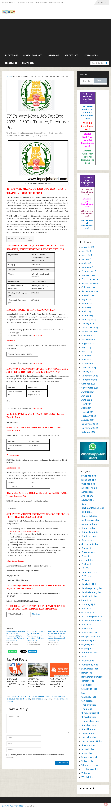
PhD (83, 656)
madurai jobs (87, 612)
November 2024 (89, 331)
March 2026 (87, 267)
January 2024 (88, 371)
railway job (53, 55)
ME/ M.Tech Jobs (90, 632)
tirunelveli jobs (88, 725)
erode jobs (87, 560)
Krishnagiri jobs (89, 604)
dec (48, 696)
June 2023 (86, 400)
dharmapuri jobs (89, 544)
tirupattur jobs (88, 729)
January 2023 (88, 420)
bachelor (41, 696)
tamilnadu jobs (31, 136)
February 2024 (88, 367)
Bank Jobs (86, 512)
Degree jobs (11, 63)
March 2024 (87, 363)
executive (11, 699)
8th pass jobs (88, 484)
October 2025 (88, 287)
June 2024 (86, 351)
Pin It (41, 651)
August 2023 (87, 391)
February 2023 (88, 416)
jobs (33, 699)
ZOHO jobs (87, 777)
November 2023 (89, 379)
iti (25, 699)
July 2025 (86, 299)
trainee (10, 701)
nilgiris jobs (87, 648)
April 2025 (86, 311)
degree (54, 696)
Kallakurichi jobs (89, 584)
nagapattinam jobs (90, 636)
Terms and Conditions (55, 2)
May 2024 (86, 355)
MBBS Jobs (87, 628)
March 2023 (87, 412)
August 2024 (87, 343)
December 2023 (89, 375)
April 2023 (86, 408)
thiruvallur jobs (88, 717)
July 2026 (86, 251)
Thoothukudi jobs (90, 721)
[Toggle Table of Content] (29, 239)
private (55, 699)
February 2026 (88, 271)
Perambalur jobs (89, 652)
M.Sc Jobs (86, 608)
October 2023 (88, 383)
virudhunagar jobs (90, 769)
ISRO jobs (86, 576)
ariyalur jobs (87, 500)
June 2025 (86, 303)
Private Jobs (28, 63)
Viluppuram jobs (89, 765)
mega (38, 699)
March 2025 (87, 315)
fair (17, 699)
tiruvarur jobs (88, 745)
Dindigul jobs (87, 548)
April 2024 (86, 359)
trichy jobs (86, 753)
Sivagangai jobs (89, 689)
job (29, 699)
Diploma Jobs (12, 136)
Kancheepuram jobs (91, 588)
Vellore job (87, 761)
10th (20, 696)
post (49, 699)
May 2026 (86, 259)
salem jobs (86, 685)
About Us (5, 2)
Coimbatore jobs (90, 532)
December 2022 (89, 424)
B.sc (83, 504)
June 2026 (86, 255)
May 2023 (86, 404)
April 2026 (86, 263)
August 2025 (87, 295)
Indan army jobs (89, 572)
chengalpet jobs (89, 524)
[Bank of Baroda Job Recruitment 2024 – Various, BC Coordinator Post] (59, 670)
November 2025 (89, 283)
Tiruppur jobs (88, 733)
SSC (83, 693)
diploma (61, 696)
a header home (89, 488)
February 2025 (88, 319)
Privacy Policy (24, 2)
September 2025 (89, 291)
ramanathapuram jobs (92, 676)
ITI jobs (21, 136)
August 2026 (87, 247)
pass (44, 699)
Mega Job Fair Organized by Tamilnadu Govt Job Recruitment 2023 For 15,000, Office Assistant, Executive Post (57, 636)
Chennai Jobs (88, 528)
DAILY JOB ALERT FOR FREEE (12, 806)
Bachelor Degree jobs (42, 133)
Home (9, 76)
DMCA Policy (34, 2)
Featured (86, 564)
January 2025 (87, 323)
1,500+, (14, 696)
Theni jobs (86, 709)
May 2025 (86, 307)
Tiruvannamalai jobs (91, 741)
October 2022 (88, 432)
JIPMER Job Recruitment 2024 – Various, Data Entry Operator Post (36, 683)
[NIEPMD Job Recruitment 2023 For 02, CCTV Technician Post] (16, 670)
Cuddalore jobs (89, 536)
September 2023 (90, 387)
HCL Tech (86, 568)
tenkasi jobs (87, 701)
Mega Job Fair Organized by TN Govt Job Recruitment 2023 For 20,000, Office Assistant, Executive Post (16, 636)
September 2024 (90, 339)
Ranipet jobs (87, 680)
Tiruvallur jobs (88, 737)
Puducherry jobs (89, 664)
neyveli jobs (87, 644)
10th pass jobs (91, 55)
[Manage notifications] (106, 804)
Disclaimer (43, 2)
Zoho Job (86, 773)
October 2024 (88, 335)
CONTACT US (14, 2)
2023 (35, 696)
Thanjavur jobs (88, 705)
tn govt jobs (11, 55)
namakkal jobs (88, 640)
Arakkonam (87, 496)
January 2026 (88, 275)
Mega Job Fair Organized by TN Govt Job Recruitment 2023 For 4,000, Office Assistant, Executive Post (36, 636)
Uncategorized (89, 757)
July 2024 (86, 347)
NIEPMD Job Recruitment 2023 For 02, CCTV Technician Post (16, 683)
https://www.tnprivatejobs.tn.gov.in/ (24, 531)
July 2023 (86, 396)
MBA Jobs (86, 624)
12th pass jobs (71, 55)
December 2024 (89, 327)
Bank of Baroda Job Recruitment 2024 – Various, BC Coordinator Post (58, 683)
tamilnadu (64, 699)
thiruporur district (90, 713)
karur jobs (86, 600)
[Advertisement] (55, 35)
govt (22, 699)
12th (24, 696)
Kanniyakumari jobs (91, 592)
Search (106, 63)
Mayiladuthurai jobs (91, 620)
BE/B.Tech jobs (89, 516)
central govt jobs (32, 55)
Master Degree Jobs (91, 616)
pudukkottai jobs (89, 668)
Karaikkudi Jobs (89, 596)
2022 (30, 696)
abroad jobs (87, 492)
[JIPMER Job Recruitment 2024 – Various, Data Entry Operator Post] (38, 670)
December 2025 (89, 279)
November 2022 (89, 428)
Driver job (86, 556)
